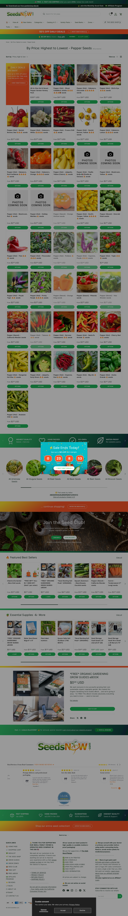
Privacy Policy (74, 905)
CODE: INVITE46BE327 (64, 461)
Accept (63, 910)
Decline (82, 910)
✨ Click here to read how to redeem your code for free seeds (64, 467)
